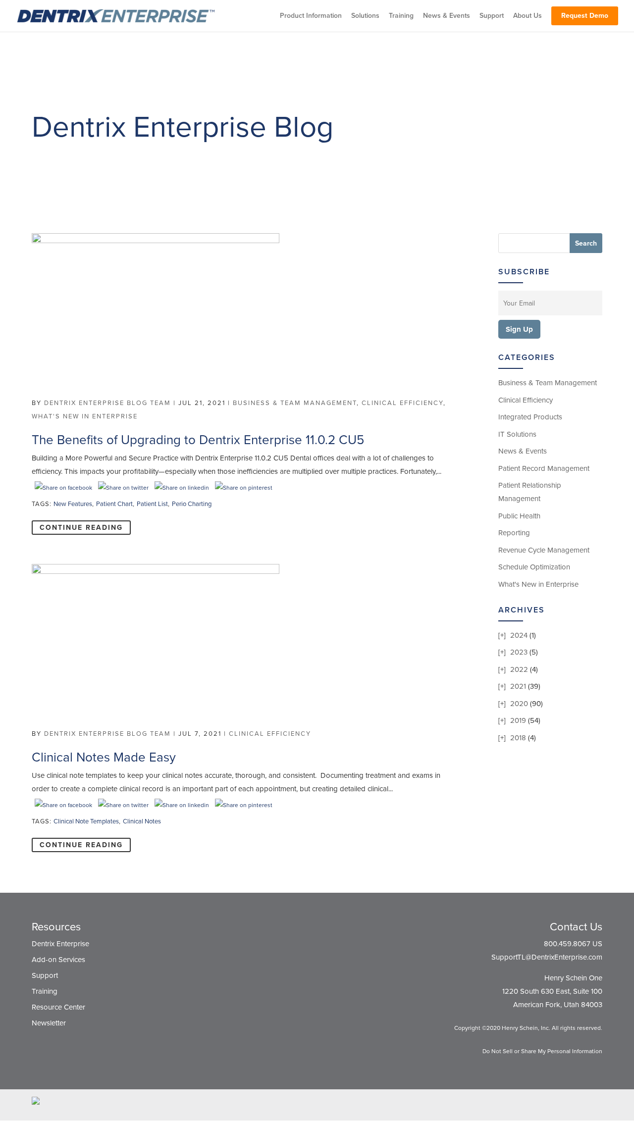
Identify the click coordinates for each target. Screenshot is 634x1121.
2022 (519, 669)
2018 (518, 737)
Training (401, 16)
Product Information (311, 16)
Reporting (514, 532)
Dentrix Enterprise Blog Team (107, 403)
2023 (519, 652)
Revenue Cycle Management (543, 550)
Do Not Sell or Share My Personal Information (542, 1051)
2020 (519, 703)
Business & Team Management (295, 403)
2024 (519, 635)
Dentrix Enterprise (60, 943)
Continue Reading (81, 527)
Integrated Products (530, 416)
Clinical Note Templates (86, 821)
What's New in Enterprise (85, 416)
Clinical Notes (142, 821)
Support (491, 16)
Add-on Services (58, 959)
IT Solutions (517, 434)
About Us (527, 16)
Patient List (152, 504)
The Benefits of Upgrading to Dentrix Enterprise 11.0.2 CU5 (198, 440)
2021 (518, 686)
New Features (72, 504)
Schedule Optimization (534, 566)
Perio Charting (191, 504)
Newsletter (49, 1023)
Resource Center (58, 1007)
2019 (518, 720)
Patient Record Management (543, 468)
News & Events (446, 16)
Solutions (365, 16)
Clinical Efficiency (402, 403)
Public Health (519, 515)
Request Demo (584, 15)
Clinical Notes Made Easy (104, 757)
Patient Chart (114, 504)
